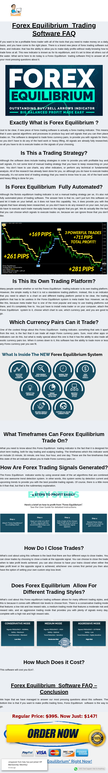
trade (91, 340)
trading (15, 451)
